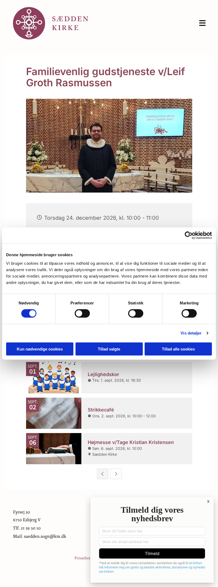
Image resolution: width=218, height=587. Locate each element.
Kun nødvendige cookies (40, 349)
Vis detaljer (191, 333)
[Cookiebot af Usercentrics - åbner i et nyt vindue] (188, 235)
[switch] (82, 313)
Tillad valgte (109, 349)
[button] (151, 23)
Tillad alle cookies (178, 349)
